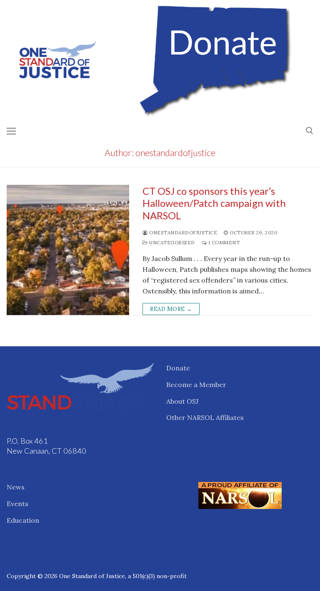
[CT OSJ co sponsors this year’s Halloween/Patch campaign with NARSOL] (68, 250)
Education (23, 520)
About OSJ (182, 401)
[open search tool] (309, 130)
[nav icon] (11, 130)
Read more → (171, 309)
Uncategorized (171, 242)
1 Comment (223, 242)
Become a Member (196, 384)
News (16, 487)
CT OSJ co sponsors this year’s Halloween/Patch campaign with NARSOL (214, 203)
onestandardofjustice (182, 232)
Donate (178, 368)
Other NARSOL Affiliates (205, 417)
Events (17, 503)
